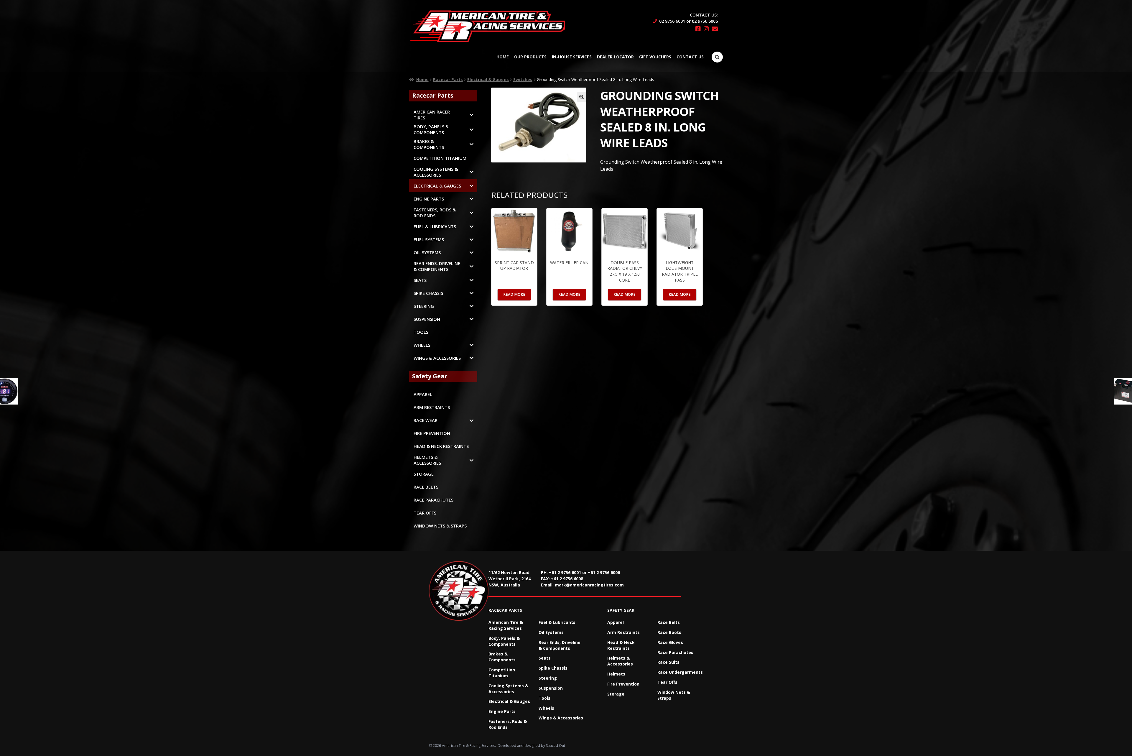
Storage (615, 694)
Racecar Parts (448, 79)
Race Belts (668, 622)
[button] (581, 97)
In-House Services (572, 57)
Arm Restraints (623, 632)
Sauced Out (555, 745)
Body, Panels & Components (504, 641)
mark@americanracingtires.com (589, 585)
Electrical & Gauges (488, 79)
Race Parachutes (675, 652)
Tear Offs (667, 682)
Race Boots (669, 632)
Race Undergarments (680, 672)
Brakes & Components (502, 657)
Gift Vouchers (655, 57)
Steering (548, 678)
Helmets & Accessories (620, 661)
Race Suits (668, 662)
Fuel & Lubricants (557, 622)
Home (502, 57)
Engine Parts (502, 711)
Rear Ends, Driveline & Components (559, 645)
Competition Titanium (501, 672)
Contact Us (690, 57)
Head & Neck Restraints (621, 645)
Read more (514, 294)
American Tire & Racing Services (505, 625)
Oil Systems (551, 632)
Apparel (615, 622)
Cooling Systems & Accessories (508, 688)
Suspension (551, 688)
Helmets (616, 674)
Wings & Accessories (561, 718)
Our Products (530, 57)
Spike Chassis (553, 668)
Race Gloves (670, 642)
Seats (545, 658)
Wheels (546, 708)
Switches (522, 79)
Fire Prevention (623, 684)
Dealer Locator (615, 57)
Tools (544, 698)
